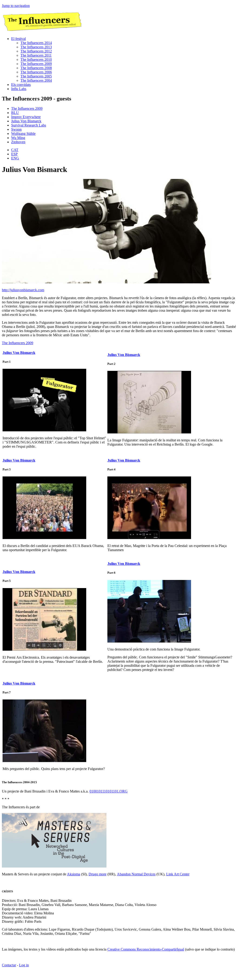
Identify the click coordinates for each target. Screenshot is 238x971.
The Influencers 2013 (36, 47)
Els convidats (21, 85)
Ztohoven (18, 142)
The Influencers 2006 (36, 72)
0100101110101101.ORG (108, 791)
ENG (15, 158)
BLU (15, 113)
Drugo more (97, 874)
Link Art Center (177, 874)
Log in (24, 965)
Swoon (16, 129)
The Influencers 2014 (36, 43)
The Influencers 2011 (36, 55)
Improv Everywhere (26, 117)
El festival (18, 39)
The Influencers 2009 (36, 64)
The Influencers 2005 (36, 76)
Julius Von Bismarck (26, 121)
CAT (14, 150)
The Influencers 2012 (36, 51)
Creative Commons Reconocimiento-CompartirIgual (145, 949)
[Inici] (41, 31)
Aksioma (73, 874)
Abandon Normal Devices (136, 874)
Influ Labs (18, 89)
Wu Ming (18, 138)
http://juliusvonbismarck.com (23, 290)
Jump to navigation (16, 6)
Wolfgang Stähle (23, 134)
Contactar (9, 965)
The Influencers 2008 (36, 68)
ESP (14, 154)
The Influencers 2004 (36, 80)
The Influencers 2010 (36, 59)
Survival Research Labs (28, 125)
